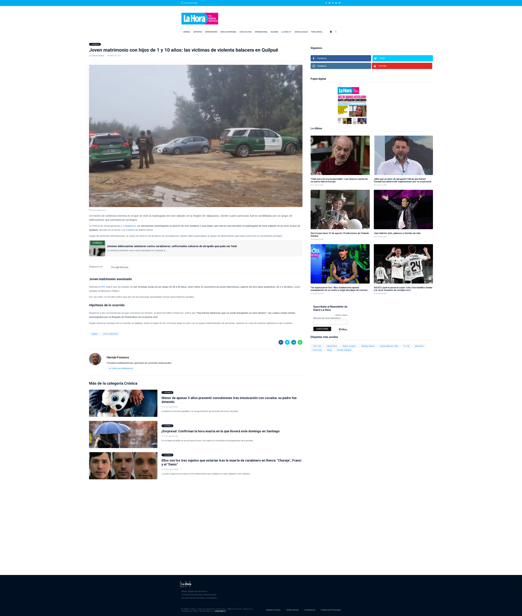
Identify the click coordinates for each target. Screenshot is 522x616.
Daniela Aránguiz (344, 350)
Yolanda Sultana (368, 346)
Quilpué (94, 334)
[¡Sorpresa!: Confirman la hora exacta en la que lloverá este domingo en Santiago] (123, 434)
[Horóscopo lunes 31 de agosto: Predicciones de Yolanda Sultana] (340, 209)
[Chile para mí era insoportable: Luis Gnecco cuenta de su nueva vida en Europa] (340, 155)
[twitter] (329, 3)
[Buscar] (336, 32)
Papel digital (316, 32)
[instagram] (333, 3)
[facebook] (326, 3)
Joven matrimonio (110, 334)
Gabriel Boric (331, 346)
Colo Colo (317, 346)
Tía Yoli (406, 346)
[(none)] (95, 359)
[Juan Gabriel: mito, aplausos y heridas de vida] (403, 209)
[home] (199, 18)
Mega (329, 350)
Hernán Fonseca (98, 56)
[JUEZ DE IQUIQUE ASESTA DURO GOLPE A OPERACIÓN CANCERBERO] (326, 105)
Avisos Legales (301, 32)
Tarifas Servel (292, 610)
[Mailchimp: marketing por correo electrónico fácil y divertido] (343, 331)
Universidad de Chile (389, 346)
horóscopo (317, 350)
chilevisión (419, 346)
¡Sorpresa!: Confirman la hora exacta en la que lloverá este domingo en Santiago (220, 431)
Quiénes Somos (273, 610)
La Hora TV (286, 32)
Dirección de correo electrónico (327, 318)
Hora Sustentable (228, 32)
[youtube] (336, 3)
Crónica (186, 32)
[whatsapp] (300, 342)
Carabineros (129, 226)
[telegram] (339, 3)
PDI (103, 287)
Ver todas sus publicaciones (121, 368)
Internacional (261, 32)
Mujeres (274, 32)
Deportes (198, 32)
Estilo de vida (246, 32)
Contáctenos (309, 610)
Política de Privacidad (331, 610)
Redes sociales (349, 346)
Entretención (211, 32)
